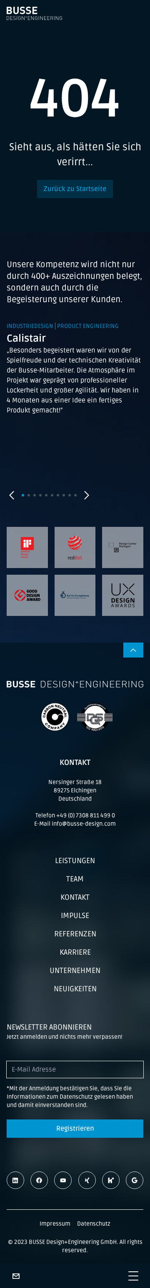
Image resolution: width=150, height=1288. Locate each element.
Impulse (75, 915)
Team (75, 878)
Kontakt (75, 897)
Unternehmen (75, 970)
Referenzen (75, 933)
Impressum (55, 1223)
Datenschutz (93, 1223)
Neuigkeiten (75, 988)
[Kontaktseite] (16, 1276)
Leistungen (75, 860)
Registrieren (75, 1128)
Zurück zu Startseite (75, 189)
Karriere (75, 952)
